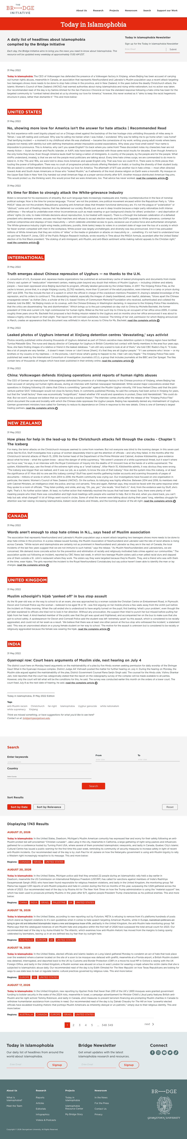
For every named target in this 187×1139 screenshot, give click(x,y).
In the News (101, 1097)
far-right (52, 706)
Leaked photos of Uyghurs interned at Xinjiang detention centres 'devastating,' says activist (87, 335)
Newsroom (131, 10)
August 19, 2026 (19, 910)
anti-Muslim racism (17, 706)
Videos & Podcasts (46, 1120)
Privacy (98, 1114)
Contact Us (101, 1109)
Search (147, 10)
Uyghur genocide (87, 706)
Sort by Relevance (49, 806)
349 (110, 1025)
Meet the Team (14, 1106)
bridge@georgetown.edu (36, 718)
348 (104, 1025)
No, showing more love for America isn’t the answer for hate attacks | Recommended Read (86, 128)
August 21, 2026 (19, 832)
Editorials (41, 1109)
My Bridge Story (74, 1114)
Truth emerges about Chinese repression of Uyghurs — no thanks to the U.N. (74, 274)
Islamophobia (67, 706)
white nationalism (109, 706)
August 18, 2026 (19, 947)
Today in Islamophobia (72, 1098)
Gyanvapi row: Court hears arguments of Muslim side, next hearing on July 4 (74, 660)
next (148, 1024)
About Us (81, 10)
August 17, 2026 (18, 984)
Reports (40, 1097)
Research (98, 10)
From (99, 755)
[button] (57, 1064)
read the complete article (151, 178)
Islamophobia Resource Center (74, 1107)
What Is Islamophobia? (14, 1098)
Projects (114, 10)
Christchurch (37, 706)
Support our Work (167, 10)
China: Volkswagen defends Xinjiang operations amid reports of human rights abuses (82, 375)
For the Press (102, 1103)
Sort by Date (19, 806)
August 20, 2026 (19, 869)
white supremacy (16, 709)
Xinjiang (33, 709)
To (139, 755)
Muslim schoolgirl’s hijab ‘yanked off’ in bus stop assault (57, 596)
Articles (40, 1103)
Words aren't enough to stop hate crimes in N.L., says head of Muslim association (78, 532)
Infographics (42, 1114)
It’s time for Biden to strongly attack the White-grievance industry (65, 192)
